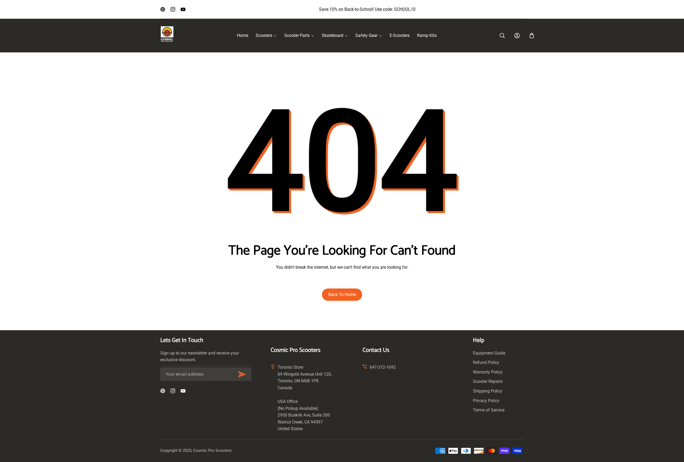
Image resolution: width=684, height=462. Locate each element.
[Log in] (517, 35)
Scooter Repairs (488, 381)
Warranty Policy (488, 372)
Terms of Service (488, 410)
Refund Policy (486, 362)
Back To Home (342, 294)
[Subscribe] (242, 374)
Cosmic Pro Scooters (212, 450)
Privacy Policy (486, 400)
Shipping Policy (487, 391)
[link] (502, 35)
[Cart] (531, 35)
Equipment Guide (489, 353)
